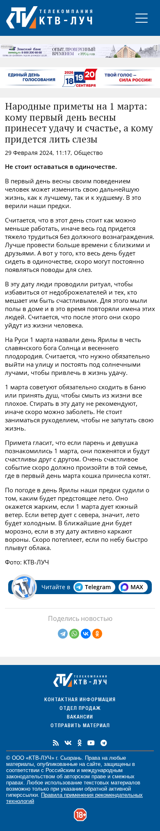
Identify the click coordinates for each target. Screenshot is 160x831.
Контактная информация (80, 700)
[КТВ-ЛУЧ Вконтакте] (68, 743)
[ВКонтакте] (86, 634)
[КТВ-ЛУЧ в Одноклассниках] (80, 743)
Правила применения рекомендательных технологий (74, 798)
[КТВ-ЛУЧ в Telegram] (104, 743)
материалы (20, 764)
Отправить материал (80, 726)
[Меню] (141, 18)
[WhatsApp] (74, 634)
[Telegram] (63, 634)
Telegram (98, 587)
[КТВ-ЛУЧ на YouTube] (91, 743)
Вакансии (80, 717)
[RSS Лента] (56, 743)
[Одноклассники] (97, 634)
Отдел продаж (80, 709)
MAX (136, 587)
